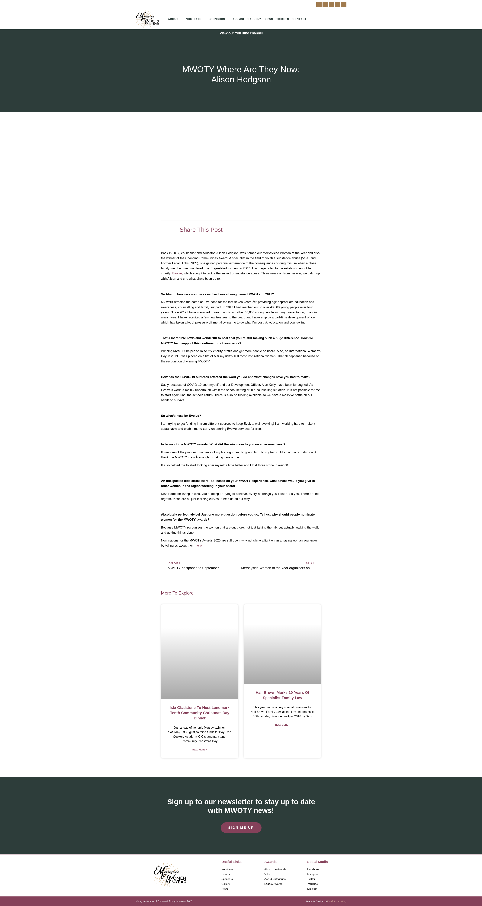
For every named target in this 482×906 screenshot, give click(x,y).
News (269, 19)
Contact (299, 19)
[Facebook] (319, 4)
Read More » (199, 749)
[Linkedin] (343, 4)
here (198, 545)
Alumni (238, 19)
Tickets (282, 19)
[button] (280, 228)
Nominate (193, 19)
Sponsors (217, 19)
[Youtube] (337, 4)
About (173, 19)
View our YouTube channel (241, 33)
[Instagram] (325, 4)
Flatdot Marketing (336, 901)
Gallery (254, 19)
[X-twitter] (331, 4)
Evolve (177, 273)
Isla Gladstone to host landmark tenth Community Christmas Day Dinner (200, 713)
